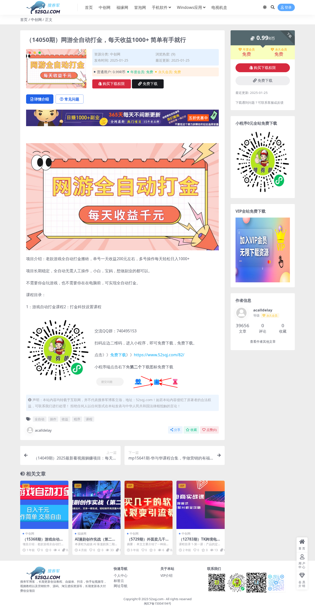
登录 (288, 7)
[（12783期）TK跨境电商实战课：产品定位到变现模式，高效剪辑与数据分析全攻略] (200, 505)
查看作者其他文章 (263, 341)
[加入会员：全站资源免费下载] (122, 119)
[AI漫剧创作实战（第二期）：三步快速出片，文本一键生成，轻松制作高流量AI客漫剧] (96, 505)
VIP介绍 (166, 575)
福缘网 (122, 7)
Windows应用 (189, 7)
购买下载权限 (114, 84)
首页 (89, 7)
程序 (77, 419)
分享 (177, 430)
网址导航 (120, 585)
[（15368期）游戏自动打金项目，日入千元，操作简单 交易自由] (44, 505)
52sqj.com (156, 599)
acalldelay (43, 430)
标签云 (119, 580)
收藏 (193, 430)
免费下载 (150, 84)
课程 (89, 419)
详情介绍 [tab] (41, 99)
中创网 (104, 7)
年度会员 (249, 49)
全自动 (39, 419)
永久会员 (281, 49)
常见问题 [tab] (71, 99)
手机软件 (160, 7)
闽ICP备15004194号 (157, 603)
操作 (53, 419)
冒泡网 (140, 7)
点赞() (211, 430)
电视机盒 (219, 7)
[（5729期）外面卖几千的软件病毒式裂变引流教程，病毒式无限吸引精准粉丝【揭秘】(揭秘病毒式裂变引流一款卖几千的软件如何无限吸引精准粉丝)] (149, 505)
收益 (65, 419)
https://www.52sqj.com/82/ (159, 354)
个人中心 (120, 575)
